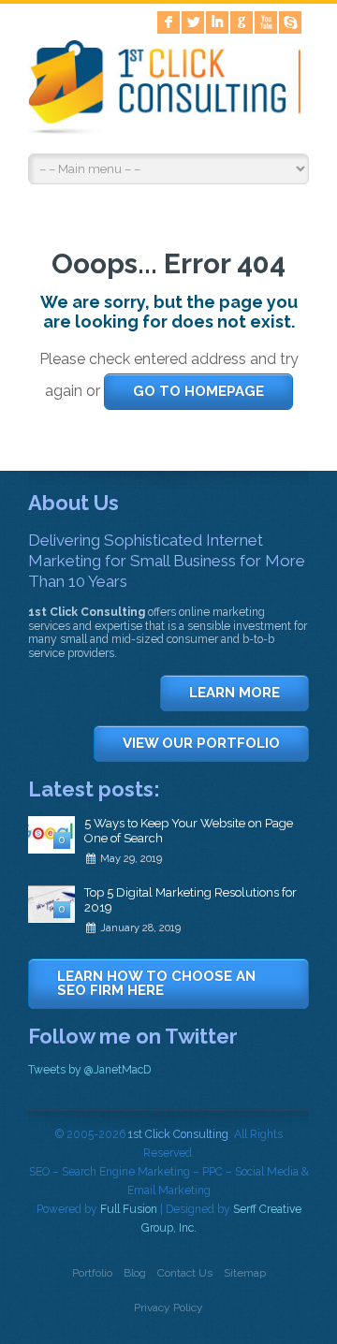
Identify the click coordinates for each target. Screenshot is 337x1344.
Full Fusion (128, 1209)
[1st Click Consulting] (168, 90)
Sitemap (245, 1272)
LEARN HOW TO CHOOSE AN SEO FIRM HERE (156, 983)
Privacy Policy (168, 1307)
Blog (135, 1272)
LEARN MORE (234, 692)
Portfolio (92, 1272)
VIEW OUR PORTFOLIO (201, 743)
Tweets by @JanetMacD (89, 1069)
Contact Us (184, 1272)
